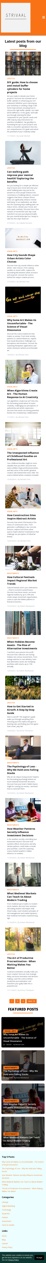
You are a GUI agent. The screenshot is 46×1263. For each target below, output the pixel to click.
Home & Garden (8, 1225)
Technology (6, 1210)
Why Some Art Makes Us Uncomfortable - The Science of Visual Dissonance (21, 325)
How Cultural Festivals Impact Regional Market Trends (22, 580)
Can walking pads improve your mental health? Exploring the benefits (20, 176)
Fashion (5, 1217)
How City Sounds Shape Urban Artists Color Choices (21, 258)
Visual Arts (6, 1213)
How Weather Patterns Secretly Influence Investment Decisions (21, 832)
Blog (3, 1240)
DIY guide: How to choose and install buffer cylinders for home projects (22, 87)
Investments (6, 1221)
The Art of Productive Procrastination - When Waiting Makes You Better (21, 962)
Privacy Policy (7, 1247)
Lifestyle (5, 1202)
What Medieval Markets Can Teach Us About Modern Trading (21, 897)
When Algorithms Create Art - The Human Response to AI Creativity (22, 394)
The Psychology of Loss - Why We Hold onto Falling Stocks (22, 770)
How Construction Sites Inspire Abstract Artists (21, 517)
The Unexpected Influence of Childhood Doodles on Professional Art (23, 456)
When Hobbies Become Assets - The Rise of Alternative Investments (22, 645)
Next (30, 1001)
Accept (39, 1257)
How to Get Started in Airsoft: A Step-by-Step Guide (20, 710)
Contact (5, 1243)
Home (4, 1236)
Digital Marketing (8, 1206)
